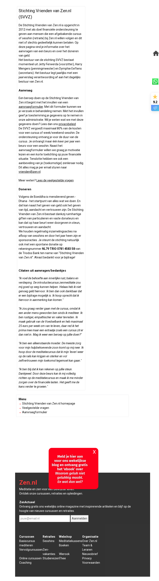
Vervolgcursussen (31, 549)
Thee (62, 558)
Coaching (25, 562)
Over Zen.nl (89, 541)
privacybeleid (67, 124)
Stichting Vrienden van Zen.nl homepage (47, 403)
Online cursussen (30, 558)
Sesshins (48, 541)
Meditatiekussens (70, 541)
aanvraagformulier (31, 106)
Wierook (64, 554)
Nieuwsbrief (90, 554)
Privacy (87, 558)
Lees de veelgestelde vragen (55, 180)
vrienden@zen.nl (30, 171)
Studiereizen (51, 558)
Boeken (64, 545)
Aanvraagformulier (33, 412)
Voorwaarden (91, 562)
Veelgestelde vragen (34, 407)
